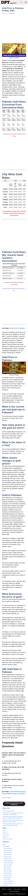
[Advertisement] (14, 29)
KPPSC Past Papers (8, 860)
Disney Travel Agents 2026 (9, 811)
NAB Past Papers (8, 877)
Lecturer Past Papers (8, 881)
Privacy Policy (6, 834)
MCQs (4, 844)
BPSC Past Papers (8, 864)
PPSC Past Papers (8, 848)
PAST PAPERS (6, 846)
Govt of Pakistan (7, 797)
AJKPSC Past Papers (8, 862)
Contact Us (5, 832)
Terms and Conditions (7, 839)
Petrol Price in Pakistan (17, 328)
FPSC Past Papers (8, 850)
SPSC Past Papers (8, 852)
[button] (21, 2)
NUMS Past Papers (8, 883)
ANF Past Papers (7, 873)
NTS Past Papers (7, 854)
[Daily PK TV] (9, 2)
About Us (5, 830)
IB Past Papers (7, 879)
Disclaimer (5, 836)
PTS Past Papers (7, 856)
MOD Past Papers (8, 871)
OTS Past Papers (8, 858)
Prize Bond (5, 885)
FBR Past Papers (7, 869)
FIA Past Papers (7, 867)
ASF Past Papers (7, 875)
